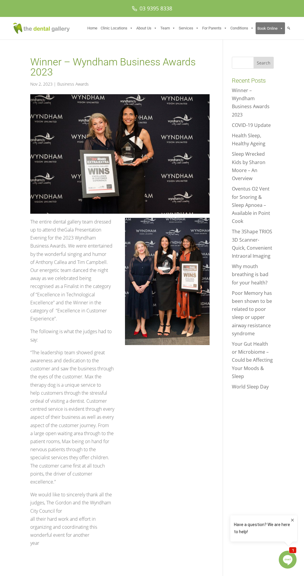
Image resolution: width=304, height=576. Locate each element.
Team (165, 28)
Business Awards (73, 84)
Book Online (267, 28)
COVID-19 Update (251, 125)
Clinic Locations (114, 28)
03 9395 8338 (156, 8)
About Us (143, 28)
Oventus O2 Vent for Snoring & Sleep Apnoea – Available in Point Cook (251, 204)
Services (186, 28)
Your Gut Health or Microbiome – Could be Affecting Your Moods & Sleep (252, 360)
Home (92, 28)
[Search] (288, 28)
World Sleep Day (250, 386)
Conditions (239, 28)
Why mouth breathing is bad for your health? (250, 274)
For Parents (211, 28)
